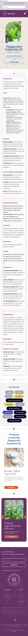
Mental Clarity (8, 412)
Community (7, 598)
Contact (21, 604)
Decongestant (19, 396)
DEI (21, 598)
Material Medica (7, 596)
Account (7, 603)
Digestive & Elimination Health (14, 400)
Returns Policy (19, 624)
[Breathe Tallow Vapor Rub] (14, 457)
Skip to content (3, 1)
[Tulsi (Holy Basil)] (14, 509)
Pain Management (20, 412)
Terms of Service (16, 626)
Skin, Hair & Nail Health (14, 420)
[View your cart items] (24, 13)
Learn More (11, 487)
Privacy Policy (4, 624)
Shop (7, 601)
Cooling (8, 396)
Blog (7, 594)
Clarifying (9, 392)
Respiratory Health (20, 416)
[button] (14, 565)
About (20, 594)
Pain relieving (8, 416)
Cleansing (19, 392)
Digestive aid (9, 404)
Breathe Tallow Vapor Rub (12, 472)
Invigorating (19, 404)
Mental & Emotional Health (14, 408)
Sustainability (20, 596)
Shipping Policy (12, 624)
